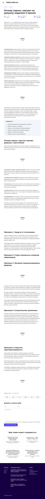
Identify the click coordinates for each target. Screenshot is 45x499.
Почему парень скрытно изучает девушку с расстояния (20, 124)
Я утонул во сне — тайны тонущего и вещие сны (32, 438)
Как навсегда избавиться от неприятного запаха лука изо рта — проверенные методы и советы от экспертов (13, 452)
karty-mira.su (12, 2)
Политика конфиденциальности (33, 470)
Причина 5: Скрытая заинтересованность (17, 134)
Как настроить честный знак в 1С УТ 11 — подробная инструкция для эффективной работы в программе (19, 470)
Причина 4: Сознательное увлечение (16, 132)
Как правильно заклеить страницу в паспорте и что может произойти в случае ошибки (19, 480)
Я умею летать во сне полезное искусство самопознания (13, 438)
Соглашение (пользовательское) (33, 473)
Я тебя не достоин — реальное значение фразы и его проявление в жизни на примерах (32, 452)
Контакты (6, 469)
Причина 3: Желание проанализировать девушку (18, 130)
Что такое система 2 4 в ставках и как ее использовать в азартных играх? (18, 475)
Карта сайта (5, 472)
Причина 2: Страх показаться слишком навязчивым (19, 128)
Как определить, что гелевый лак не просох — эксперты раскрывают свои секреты (18, 485)
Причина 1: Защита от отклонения (15, 126)
